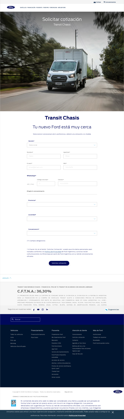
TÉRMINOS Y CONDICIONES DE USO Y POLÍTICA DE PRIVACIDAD (30, 396)
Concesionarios (77, 334)
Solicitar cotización (59, 263)
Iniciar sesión (56, 377)
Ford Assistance (57, 346)
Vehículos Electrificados (18, 346)
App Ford (54, 349)
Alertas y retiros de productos (61, 363)
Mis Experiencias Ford (58, 337)
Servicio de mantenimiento (60, 352)
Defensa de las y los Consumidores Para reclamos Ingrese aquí (81, 348)
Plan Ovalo (34, 337)
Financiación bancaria (38, 334)
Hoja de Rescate (77, 354)
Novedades (96, 340)
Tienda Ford (55, 371)
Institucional (97, 334)
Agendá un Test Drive (79, 343)
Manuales (55, 340)
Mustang (13, 343)
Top (107, 410)
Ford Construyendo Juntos (101, 343)
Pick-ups (13, 340)
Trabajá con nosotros (99, 337)
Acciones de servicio (58, 360)
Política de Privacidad (77, 415)
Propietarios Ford (57, 334)
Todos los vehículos (16, 334)
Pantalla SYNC (56, 343)
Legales (5, 278)
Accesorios (55, 374)
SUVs (12, 337)
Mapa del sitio (69, 392)
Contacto (75, 340)
